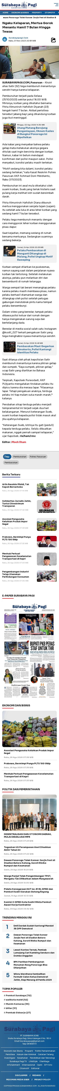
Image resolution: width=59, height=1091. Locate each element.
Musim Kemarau (17, 1004)
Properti (29, 1051)
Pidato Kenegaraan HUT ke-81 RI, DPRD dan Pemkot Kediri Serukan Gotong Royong (28, 890)
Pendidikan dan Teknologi (42, 1058)
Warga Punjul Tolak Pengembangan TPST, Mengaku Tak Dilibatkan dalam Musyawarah (28, 877)
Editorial (35, 1068)
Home (5, 13)
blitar (11, 1008)
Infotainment (13, 1065)
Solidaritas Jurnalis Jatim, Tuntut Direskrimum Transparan (16, 504)
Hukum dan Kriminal (26, 1054)
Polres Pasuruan (38, 456)
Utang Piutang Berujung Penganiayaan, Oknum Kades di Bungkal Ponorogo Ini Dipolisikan (35, 132)
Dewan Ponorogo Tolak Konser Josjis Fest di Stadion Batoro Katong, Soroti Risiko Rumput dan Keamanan (29, 863)
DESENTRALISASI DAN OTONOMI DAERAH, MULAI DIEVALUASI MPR (27, 835)
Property (37, 13)
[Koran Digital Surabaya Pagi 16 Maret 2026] (29, 650)
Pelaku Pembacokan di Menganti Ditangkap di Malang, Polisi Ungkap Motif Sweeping (35, 255)
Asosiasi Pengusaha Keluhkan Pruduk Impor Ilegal (15, 522)
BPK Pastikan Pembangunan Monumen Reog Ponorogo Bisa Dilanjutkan (30, 965)
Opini (39, 1065)
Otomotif (50, 13)
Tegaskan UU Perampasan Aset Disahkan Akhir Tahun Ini (27, 848)
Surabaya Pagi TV (18, 1061)
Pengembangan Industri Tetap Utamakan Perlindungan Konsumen (15, 574)
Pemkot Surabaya (18, 995)
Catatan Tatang (46, 1054)
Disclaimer (21, 1075)
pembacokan (11, 462)
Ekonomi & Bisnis (20, 13)
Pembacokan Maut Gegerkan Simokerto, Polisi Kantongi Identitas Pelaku (35, 349)
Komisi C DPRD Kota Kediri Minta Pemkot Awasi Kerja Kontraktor (27, 903)
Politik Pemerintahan (45, 1051)
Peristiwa (10, 1054)
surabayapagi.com (18, 38)
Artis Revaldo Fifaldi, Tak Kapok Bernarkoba (15, 485)
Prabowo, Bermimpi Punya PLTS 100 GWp (16, 538)
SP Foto (48, 1065)
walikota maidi (17, 999)
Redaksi (36, 1075)
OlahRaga (44, 1061)
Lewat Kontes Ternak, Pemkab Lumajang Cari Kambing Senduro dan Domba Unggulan (34, 953)
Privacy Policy (42, 1079)
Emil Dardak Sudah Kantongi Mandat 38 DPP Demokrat (34, 927)
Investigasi (9, 1058)
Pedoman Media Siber (17, 1079)
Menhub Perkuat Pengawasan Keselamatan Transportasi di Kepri (16, 556)
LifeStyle (33, 1061)
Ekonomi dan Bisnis (13, 1051)
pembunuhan (19, 456)
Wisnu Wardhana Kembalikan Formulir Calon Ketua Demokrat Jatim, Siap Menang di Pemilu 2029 (33, 977)
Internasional (28, 1065)
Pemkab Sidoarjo (18, 1012)
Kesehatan (22, 1058)
